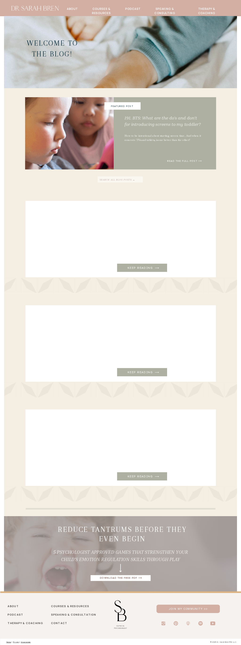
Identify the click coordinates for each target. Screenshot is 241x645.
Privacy (16, 642)
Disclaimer (26, 642)
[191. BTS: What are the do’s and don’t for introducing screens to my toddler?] (165, 133)
